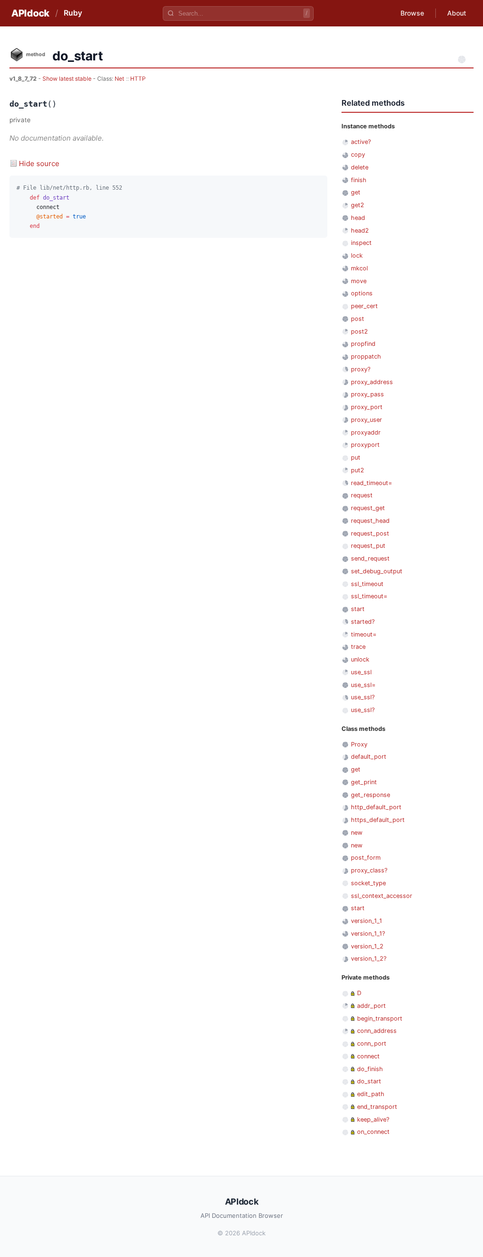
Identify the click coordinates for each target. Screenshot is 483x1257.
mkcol (359, 268)
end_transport (377, 1106)
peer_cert (364, 306)
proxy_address (372, 381)
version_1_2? (368, 958)
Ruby (73, 12)
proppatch (366, 356)
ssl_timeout (367, 583)
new (356, 832)
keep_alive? (373, 1119)
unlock (360, 659)
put (355, 457)
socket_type (368, 883)
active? (361, 141)
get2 (357, 205)
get (355, 192)
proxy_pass (367, 394)
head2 (360, 230)
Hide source (39, 163)
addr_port (371, 1005)
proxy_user (366, 419)
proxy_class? (369, 870)
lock (357, 255)
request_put (368, 545)
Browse (412, 13)
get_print (364, 782)
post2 (359, 331)
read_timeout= (371, 482)
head (358, 217)
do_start (369, 1081)
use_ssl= (363, 684)
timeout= (363, 634)
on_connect (373, 1131)
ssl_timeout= (369, 596)
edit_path (370, 1094)
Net (119, 78)
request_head (370, 520)
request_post (370, 533)
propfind (363, 343)
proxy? (360, 369)
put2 (357, 470)
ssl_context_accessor (381, 895)
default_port (368, 756)
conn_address (377, 1030)
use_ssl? (363, 697)
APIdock (30, 13)
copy (358, 154)
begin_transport (379, 1018)
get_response (370, 794)
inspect (361, 242)
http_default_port (376, 807)
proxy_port (367, 407)
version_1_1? (368, 933)
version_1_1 (366, 920)
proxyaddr (366, 432)
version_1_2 (367, 946)
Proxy (359, 744)
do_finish (370, 1069)
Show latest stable (67, 78)
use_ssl (361, 672)
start (358, 608)
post (357, 318)
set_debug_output (376, 571)
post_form (366, 857)
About (456, 13)
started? (363, 621)
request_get (368, 507)
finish (358, 180)
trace (358, 646)
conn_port (371, 1043)
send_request (370, 558)
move (358, 281)
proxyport (365, 444)
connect (368, 1056)
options (362, 293)
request (362, 495)
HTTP (138, 78)
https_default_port (378, 819)
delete (359, 167)
